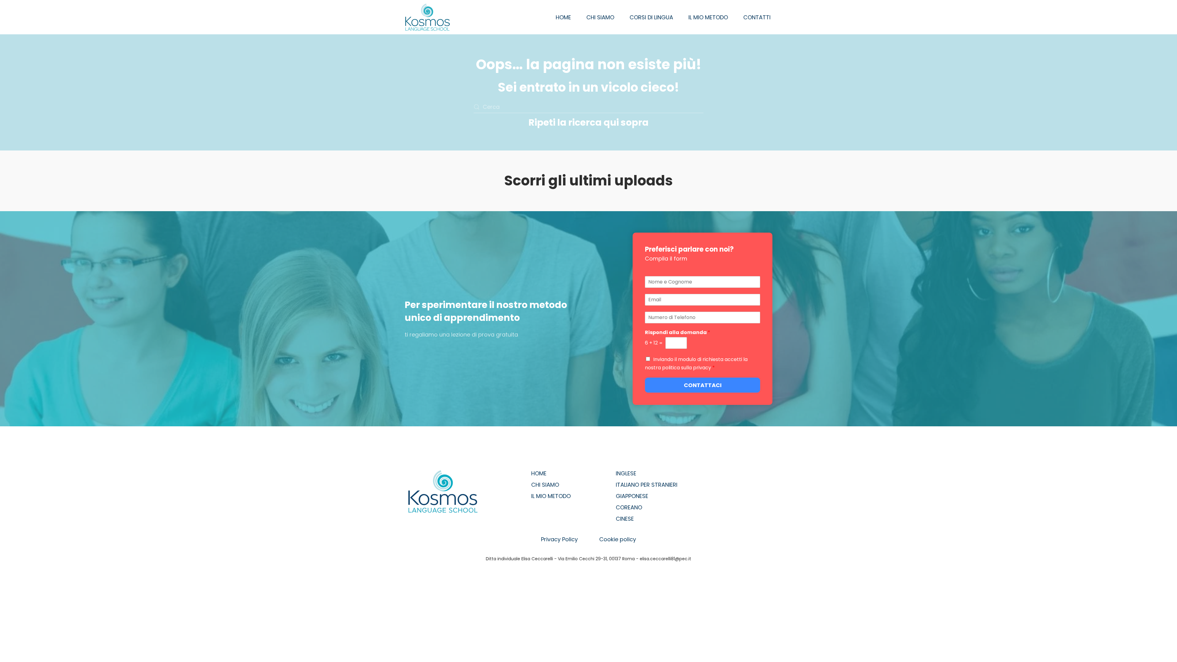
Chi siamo (600, 17)
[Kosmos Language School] (443, 491)
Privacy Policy (559, 539)
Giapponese (632, 496)
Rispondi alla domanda (677, 332)
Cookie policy (617, 539)
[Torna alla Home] (428, 17)
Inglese (626, 473)
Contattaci (703, 385)
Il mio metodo (708, 17)
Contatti (757, 17)
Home (563, 17)
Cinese (625, 519)
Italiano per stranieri (646, 485)
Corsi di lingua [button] (651, 17)
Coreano (629, 507)
